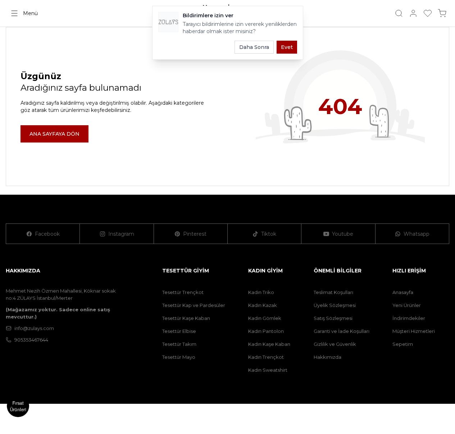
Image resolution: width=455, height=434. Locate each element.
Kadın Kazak (262, 305)
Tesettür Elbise (179, 331)
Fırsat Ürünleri (18, 406)
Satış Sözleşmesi (333, 318)
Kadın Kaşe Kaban (269, 344)
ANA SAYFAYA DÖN (54, 134)
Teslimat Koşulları (333, 292)
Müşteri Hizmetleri (413, 331)
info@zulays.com (34, 328)
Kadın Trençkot (266, 357)
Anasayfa (402, 292)
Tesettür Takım (179, 344)
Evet (287, 47)
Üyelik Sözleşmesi (335, 305)
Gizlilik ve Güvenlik (335, 344)
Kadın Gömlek (264, 318)
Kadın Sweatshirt (267, 370)
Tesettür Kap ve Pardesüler (193, 305)
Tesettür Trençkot (183, 292)
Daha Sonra (254, 47)
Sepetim (402, 344)
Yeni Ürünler (406, 305)
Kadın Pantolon (266, 331)
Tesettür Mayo (178, 357)
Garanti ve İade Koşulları (341, 331)
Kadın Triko (261, 292)
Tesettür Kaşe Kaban (186, 318)
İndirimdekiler (408, 318)
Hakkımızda (327, 357)
